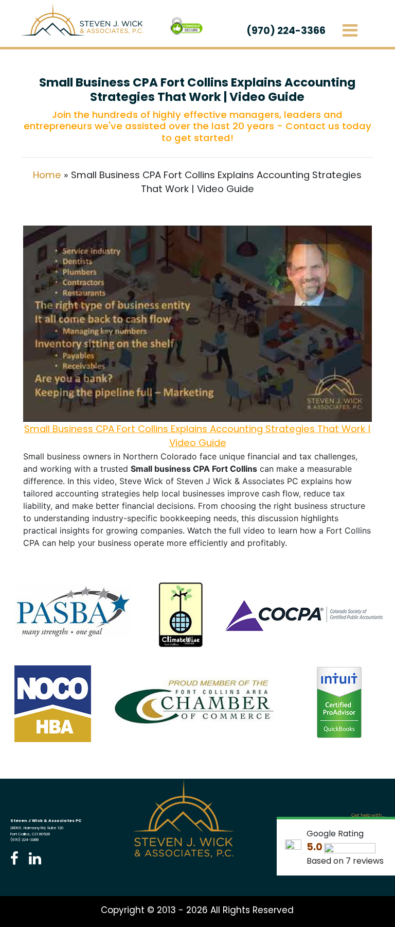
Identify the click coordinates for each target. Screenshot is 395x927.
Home (47, 174)
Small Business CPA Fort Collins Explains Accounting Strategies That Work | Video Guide (197, 436)
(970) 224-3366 (24, 840)
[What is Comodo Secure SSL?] (187, 26)
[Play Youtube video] (197, 324)
